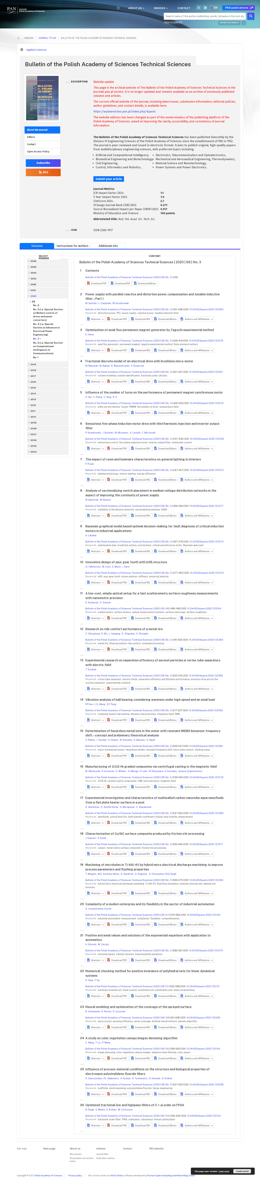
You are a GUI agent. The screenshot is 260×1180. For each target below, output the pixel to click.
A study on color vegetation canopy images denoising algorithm (131, 1038)
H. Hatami (113, 740)
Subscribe (43, 163)
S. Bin (104, 633)
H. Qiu (88, 397)
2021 (33, 290)
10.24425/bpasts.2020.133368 (206, 1084)
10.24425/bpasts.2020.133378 (206, 340)
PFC (119, 313)
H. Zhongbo (142, 633)
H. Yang (89, 980)
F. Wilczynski (148, 432)
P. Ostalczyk (137, 365)
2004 (34, 452)
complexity (143, 918)
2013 (33, 399)
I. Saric (126, 566)
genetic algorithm (187, 1021)
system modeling (107, 375)
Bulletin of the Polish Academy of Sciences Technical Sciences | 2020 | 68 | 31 (127, 986)
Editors (31, 137)
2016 (33, 382)
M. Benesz (105, 499)
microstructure (151, 781)
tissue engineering (162, 1088)
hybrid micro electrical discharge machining (121, 883)
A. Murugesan (127, 807)
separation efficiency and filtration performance (164, 679)
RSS (45, 172)
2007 (34, 434)
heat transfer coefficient (141, 816)
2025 (33, 267)
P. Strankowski (93, 432)
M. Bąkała (105, 365)
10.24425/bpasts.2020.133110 (202, 986)
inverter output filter (160, 442)
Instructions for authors (72, 246)
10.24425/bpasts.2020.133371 (206, 844)
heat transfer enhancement (178, 816)
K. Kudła (102, 838)
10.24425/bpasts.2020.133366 (206, 880)
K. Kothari (111, 1109)
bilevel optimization (164, 1119)
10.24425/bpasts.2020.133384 (206, 639)
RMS (177, 714)
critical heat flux (119, 816)
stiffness (143, 576)
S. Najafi (150, 740)
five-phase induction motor (133, 442)
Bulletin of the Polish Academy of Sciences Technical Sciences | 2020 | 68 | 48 (127, 608)
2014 (33, 393)
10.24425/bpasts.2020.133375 (207, 403)
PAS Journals (75, 1154)
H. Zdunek (105, 602)
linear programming (184, 990)
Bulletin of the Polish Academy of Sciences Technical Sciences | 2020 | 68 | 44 (127, 1115)
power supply (129, 313)
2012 (33, 405)
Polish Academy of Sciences (48, 1175)
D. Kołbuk (167, 1078)
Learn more (224, 1171)
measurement (129, 918)
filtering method (118, 643)
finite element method (186, 344)
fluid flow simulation (168, 883)
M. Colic (106, 566)
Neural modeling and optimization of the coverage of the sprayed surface (138, 1007)
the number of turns (148, 406)
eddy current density (109, 406)
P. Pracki (89, 464)
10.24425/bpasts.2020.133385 (206, 675)
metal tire (103, 643)
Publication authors (105, 1158)
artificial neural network (165, 1021)
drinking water (202, 749)
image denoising (107, 1052)
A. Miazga (133, 771)
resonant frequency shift (159, 749)
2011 (33, 411)
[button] (97, 283)
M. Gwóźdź (91, 303)
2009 (34, 422)
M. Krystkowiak (121, 303)
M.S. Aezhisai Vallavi (109, 874)
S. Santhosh (127, 874)
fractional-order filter (109, 1119)
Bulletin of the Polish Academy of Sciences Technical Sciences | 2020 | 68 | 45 (127, 1048)
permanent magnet (130, 344)
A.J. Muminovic (93, 566)
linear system (130, 990)
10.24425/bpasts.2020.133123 (204, 1115)
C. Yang (108, 397)
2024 (34, 273)
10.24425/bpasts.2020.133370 (207, 573)
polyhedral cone (164, 990)
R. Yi (115, 397)
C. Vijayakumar (144, 807)
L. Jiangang (115, 633)
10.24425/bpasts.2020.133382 (206, 710)
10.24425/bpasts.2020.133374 (206, 541)
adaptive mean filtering (164, 1052)
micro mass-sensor (183, 749)
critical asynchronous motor (167, 545)
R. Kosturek (108, 771)
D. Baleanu (139, 740)
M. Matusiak (92, 365)
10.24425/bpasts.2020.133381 (206, 746)
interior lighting (128, 473)
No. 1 (35, 357)
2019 (33, 364)
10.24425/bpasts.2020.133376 (206, 950)
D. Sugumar (141, 874)
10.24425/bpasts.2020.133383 (206, 309)
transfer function (125, 954)
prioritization (145, 545)
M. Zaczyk (103, 944)
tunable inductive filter (167, 313)
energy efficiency (146, 473)
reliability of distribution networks (116, 509)
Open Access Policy (38, 151)
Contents (92, 270)
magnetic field (168, 781)
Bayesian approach (193, 545)
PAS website (156, 1148)
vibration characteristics (144, 714)
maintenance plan (107, 545)
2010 (33, 417)
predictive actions (127, 545)
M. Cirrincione (125, 1109)
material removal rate (191, 883)
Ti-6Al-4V (150, 883)
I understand (242, 1171)
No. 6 (36, 305)
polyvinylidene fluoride (139, 1088)
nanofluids (103, 816)
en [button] (216, 7)
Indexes (160, 8)
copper (102, 847)
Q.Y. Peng (111, 704)
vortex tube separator (110, 679)
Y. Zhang (98, 397)
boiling (159, 816)
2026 (33, 261)
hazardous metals (135, 749)
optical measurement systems (148, 612)
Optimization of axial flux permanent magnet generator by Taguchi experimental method (149, 330)
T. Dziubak (90, 669)
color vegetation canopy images (133, 1052)
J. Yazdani (102, 740)
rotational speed (107, 714)
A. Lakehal (90, 535)
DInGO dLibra (116, 1175)
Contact (183, 8)
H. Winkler (121, 771)
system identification (128, 375)
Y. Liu (98, 1042)
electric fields (130, 679)
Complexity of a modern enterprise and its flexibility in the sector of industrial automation (149, 904)
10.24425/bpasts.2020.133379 (206, 777)
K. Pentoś (107, 1011)
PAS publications (237, 7)
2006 (34, 440)
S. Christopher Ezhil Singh (162, 874)
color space (183, 1052)
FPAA (125, 1119)
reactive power (146, 313)
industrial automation (109, 918)
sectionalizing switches (148, 509)
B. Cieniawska (92, 1011)
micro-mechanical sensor (111, 749)
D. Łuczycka (119, 1011)
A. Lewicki (135, 432)
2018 (33, 370)
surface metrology (176, 612)
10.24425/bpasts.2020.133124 (203, 1048)
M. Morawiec (122, 432)
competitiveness (170, 918)
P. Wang (106, 1042)
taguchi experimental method (157, 344)
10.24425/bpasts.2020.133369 (207, 439)
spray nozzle (105, 1021)
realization (134, 1119)
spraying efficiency (123, 1021)
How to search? (173, 22)
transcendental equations (148, 954)
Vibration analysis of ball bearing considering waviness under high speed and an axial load (150, 699)
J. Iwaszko (91, 838)
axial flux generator (108, 344)
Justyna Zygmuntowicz (190, 771)
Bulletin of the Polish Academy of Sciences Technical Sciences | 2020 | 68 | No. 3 (128, 277)
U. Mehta (100, 1109)
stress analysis (129, 576)
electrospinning (117, 1088)
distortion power (107, 313)
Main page (49, 1148)
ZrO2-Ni (102, 781)
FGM (140, 781)
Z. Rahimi (90, 740)
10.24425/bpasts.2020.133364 (204, 608)
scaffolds (103, 1088)
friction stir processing (154, 847)
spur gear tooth (112, 576)
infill (100, 576)
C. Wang (89, 1042)
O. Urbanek (155, 1078)
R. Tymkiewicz (140, 1078)
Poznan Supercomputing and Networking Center (171, 1175)
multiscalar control (182, 442)
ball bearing (123, 714)
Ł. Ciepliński (105, 303)
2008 (34, 428)
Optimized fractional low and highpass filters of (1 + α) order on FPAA (134, 1105)
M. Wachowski (93, 771)
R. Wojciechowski (120, 365)
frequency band (166, 714)
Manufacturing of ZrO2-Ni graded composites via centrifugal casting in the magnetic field (151, 766)
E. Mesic (117, 566)
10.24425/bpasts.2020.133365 (203, 1017)
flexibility (155, 918)
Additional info (108, 246)
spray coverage (142, 1021)
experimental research (118, 682)
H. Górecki (91, 944)
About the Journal (37, 129)
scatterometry (106, 612)
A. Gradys (125, 1078)
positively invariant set (110, 990)
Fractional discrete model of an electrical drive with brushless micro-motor (139, 361)
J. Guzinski (108, 432)
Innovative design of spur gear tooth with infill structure (126, 562)
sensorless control (108, 442)
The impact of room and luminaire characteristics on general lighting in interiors (143, 459)
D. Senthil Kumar (110, 807)
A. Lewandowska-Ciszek (98, 908)
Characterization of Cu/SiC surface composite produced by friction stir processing (144, 833)
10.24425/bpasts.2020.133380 (206, 813)
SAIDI (164, 509)
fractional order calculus (154, 375)
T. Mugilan (91, 874)
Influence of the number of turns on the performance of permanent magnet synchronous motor (154, 392)
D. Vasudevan (92, 807)
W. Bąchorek (92, 499)
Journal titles (47, 38)
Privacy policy (75, 1175)
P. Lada (144, 771)
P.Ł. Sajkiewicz (111, 1078)
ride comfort (135, 643)
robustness (147, 1119)
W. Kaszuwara (156, 771)
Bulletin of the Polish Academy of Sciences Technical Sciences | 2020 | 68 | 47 (127, 915)
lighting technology (108, 473)
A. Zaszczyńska (94, 1078)
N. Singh (90, 1109)
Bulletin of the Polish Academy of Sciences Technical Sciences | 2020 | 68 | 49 (127, 1017)
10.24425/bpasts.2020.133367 (206, 372)
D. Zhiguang (128, 633)
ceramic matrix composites (122, 781)
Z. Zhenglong (92, 633)
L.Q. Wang (100, 704)
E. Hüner (89, 334)
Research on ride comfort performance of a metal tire (124, 629)
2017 (33, 376)
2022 (33, 284)
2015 (33, 388)
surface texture (122, 612)
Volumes (37, 246)
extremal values (106, 954)
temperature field (168, 406)
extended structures (153, 643)
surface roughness (197, 612)
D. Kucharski (92, 602)
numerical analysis (159, 576)
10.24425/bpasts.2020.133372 (207, 470)
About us (135, 8)
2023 (33, 278)
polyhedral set (146, 990)
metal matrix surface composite (124, 847)
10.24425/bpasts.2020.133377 (206, 506)
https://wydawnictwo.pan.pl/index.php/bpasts (124, 111)
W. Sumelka (126, 740)
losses (125, 406)
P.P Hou (89, 704)
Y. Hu (97, 980)
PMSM (133, 406)
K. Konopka (171, 771)
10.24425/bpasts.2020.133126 (203, 915)
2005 (34, 446)
